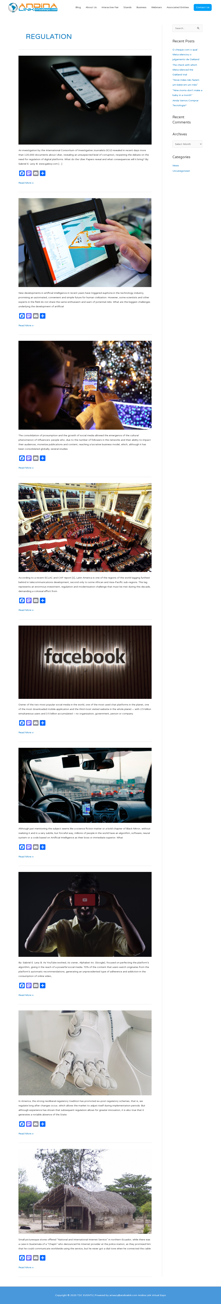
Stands (127, 7)
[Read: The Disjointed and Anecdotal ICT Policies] (85, 1191)
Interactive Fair (110, 7)
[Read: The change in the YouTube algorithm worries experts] (85, 914)
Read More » (25, 182)
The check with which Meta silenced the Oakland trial (184, 69)
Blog (78, 7)
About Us (91, 7)
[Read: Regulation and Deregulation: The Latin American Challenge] (85, 527)
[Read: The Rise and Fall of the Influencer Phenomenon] (85, 384)
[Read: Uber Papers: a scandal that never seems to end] (85, 100)
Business (141, 7)
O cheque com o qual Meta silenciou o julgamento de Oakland (185, 54)
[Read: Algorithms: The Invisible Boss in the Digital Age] (85, 785)
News (175, 165)
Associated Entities (178, 7)
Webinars (156, 7)
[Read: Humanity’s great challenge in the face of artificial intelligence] (85, 242)
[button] (203, 7)
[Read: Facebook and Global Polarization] (85, 661)
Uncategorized (181, 170)
